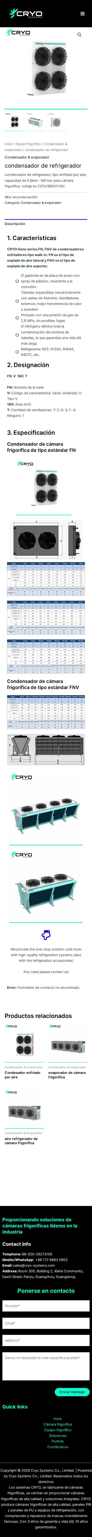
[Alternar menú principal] (82, 13)
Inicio (9, 144)
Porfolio (58, 1441)
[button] (79, 35)
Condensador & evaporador (27, 157)
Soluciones (58, 1436)
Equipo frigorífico (28, 144)
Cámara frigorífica (58, 1424)
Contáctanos (57, 1447)
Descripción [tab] (15, 224)
